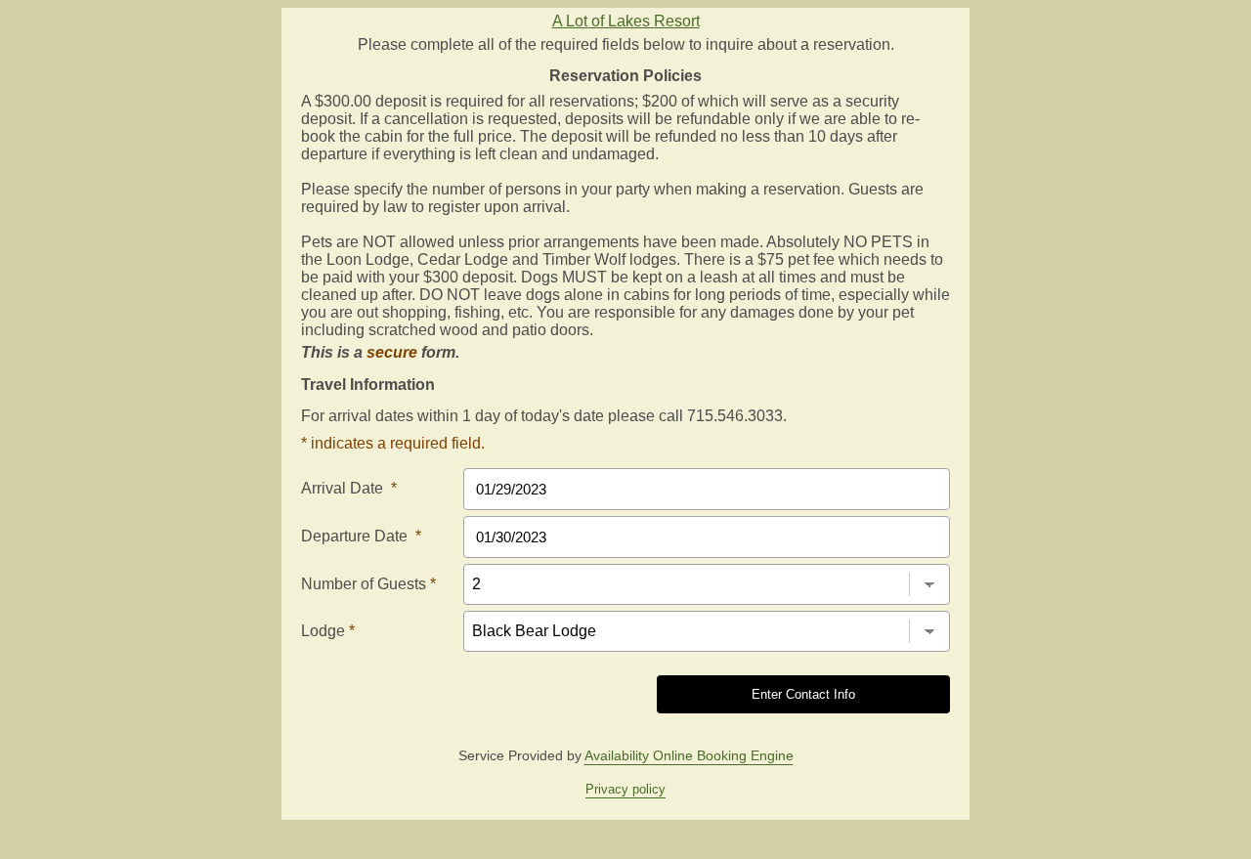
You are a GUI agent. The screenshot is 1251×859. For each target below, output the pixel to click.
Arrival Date (349, 488)
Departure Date (361, 536)
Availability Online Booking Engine (689, 755)
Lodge (328, 631)
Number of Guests (368, 584)
